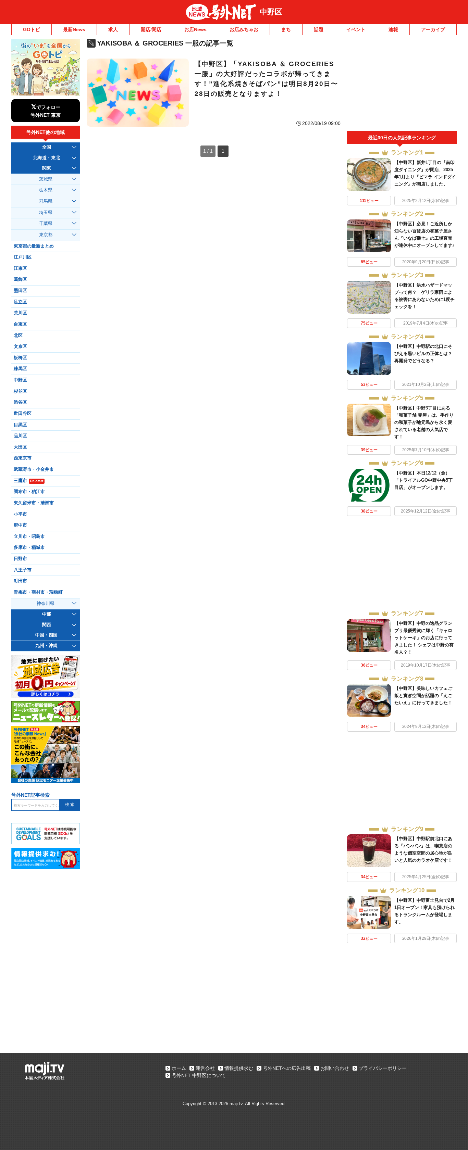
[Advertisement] (402, 85)
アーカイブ (433, 29)
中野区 (271, 12)
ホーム (179, 1068)
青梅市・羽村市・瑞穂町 (38, 592)
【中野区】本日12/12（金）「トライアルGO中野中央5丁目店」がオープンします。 (423, 480)
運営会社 (205, 1068)
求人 (113, 29)
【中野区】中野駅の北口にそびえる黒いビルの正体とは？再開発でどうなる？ (423, 353)
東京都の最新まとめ (34, 246)
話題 (318, 29)
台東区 (20, 324)
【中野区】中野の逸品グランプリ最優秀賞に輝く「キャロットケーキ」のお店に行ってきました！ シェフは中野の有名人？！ (424, 638)
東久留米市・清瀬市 (34, 503)
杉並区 (20, 391)
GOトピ (31, 29)
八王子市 (23, 570)
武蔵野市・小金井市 (34, 469)
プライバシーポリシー (383, 1068)
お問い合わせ (334, 1068)
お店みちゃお (244, 29)
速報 (393, 29)
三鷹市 (28, 480)
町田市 (20, 581)
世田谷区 (23, 413)
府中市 (20, 525)
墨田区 (20, 290)
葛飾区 (20, 279)
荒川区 (20, 313)
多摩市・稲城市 (29, 547)
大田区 (20, 447)
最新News (74, 29)
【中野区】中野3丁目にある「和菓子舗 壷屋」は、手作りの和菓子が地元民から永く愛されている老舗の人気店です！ (424, 422)
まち (286, 29)
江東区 (20, 268)
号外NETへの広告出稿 (287, 1068)
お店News (195, 29)
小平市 (20, 514)
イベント (356, 29)
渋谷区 (20, 402)
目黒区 (20, 424)
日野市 (20, 558)
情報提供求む (238, 1068)
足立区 (20, 302)
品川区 (20, 435)
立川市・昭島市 (29, 536)
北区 (18, 335)
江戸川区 (23, 257)
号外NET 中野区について (199, 1075)
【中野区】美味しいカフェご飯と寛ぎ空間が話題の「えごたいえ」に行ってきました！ (423, 695)
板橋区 (20, 357)
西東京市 (23, 458)
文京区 (20, 346)
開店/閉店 (151, 29)
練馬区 (20, 368)
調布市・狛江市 (29, 491)
